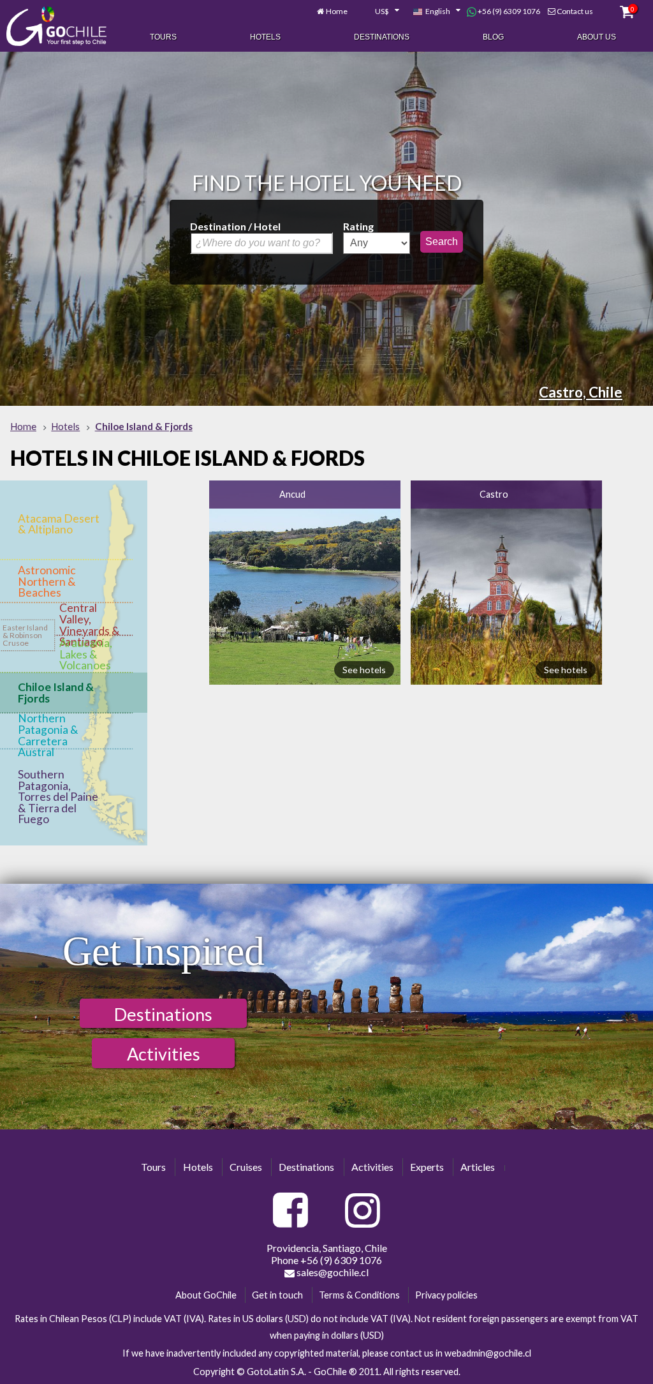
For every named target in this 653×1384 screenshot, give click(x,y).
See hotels (364, 669)
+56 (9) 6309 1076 (508, 11)
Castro (494, 494)
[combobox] (380, 11)
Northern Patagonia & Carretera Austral (48, 735)
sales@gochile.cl (332, 1272)
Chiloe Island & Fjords (56, 692)
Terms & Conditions (359, 1295)
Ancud (292, 494)
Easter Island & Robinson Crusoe (25, 635)
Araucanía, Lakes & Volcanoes (85, 654)
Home (337, 11)
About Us (596, 37)
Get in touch (277, 1295)
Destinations (381, 37)
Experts (427, 1167)
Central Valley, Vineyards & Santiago (89, 624)
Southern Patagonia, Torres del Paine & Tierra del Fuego (58, 797)
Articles (477, 1167)
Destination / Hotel (235, 226)
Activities (163, 1053)
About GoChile (206, 1295)
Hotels (265, 37)
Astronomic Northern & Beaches (47, 581)
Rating (358, 226)
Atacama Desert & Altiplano (58, 524)
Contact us (575, 11)
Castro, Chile (580, 392)
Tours (163, 37)
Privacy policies (446, 1295)
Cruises (246, 1167)
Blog (493, 37)
